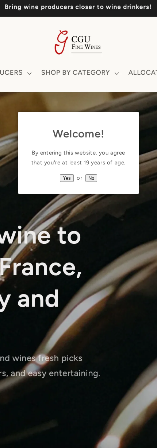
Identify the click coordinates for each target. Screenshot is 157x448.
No (91, 178)
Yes (67, 178)
